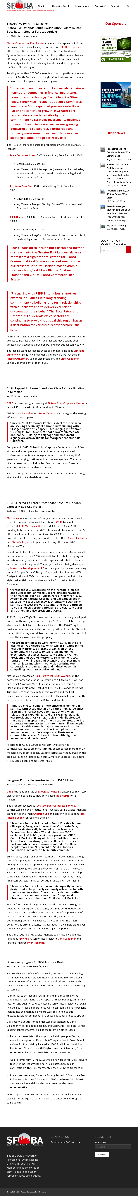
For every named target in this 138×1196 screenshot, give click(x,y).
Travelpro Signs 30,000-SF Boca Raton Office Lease (118, 194)
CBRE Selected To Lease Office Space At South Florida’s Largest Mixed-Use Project (44, 504)
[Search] (128, 6)
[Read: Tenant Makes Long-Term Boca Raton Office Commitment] (103, 149)
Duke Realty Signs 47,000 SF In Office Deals (35, 962)
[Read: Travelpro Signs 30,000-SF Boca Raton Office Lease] (103, 191)
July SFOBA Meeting (116, 225)
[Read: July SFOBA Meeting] (103, 226)
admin (35, 36)
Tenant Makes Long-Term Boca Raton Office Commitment (118, 152)
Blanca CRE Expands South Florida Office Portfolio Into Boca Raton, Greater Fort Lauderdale (44, 29)
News (25, 36)
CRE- (41, 1192)
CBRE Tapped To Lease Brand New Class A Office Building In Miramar (45, 390)
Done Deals (34, 510)
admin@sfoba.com (69, 1142)
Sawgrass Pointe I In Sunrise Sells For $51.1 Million (41, 780)
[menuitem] (29, 6)
